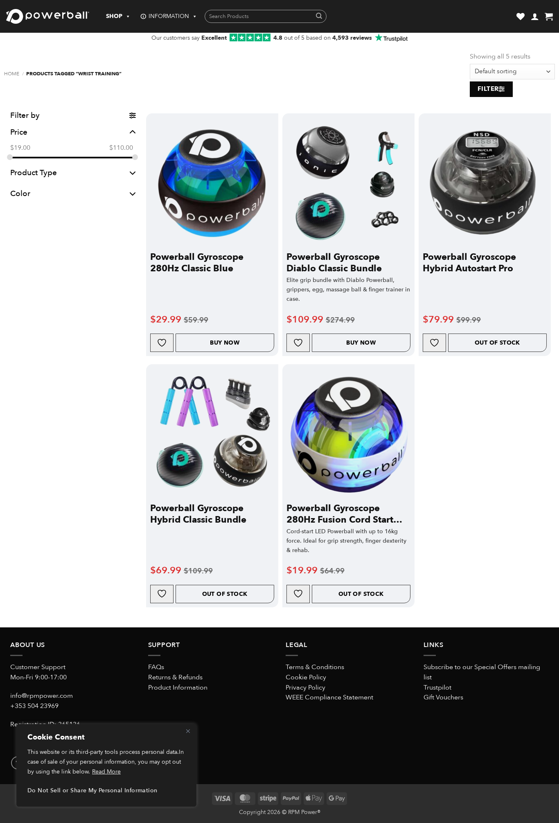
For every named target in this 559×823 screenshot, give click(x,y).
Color (20, 193)
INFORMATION (169, 16)
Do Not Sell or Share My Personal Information (92, 790)
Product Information (177, 687)
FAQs (156, 667)
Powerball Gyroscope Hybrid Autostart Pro (469, 262)
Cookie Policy (306, 677)
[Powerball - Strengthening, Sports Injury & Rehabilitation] (47, 16)
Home (11, 73)
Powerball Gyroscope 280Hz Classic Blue (196, 262)
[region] (106, 765)
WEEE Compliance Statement (329, 697)
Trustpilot (437, 687)
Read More (106, 772)
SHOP (114, 16)
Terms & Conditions (315, 667)
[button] (535, 16)
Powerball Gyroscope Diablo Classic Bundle (334, 262)
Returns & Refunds (175, 677)
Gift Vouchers (443, 697)
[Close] (188, 731)
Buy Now (224, 343)
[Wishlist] (520, 16)
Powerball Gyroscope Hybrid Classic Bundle (198, 514)
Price (18, 131)
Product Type (33, 172)
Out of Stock (497, 343)
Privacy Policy (305, 687)
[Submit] (319, 16)
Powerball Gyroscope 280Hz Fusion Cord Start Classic (339, 514)
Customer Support (37, 667)
